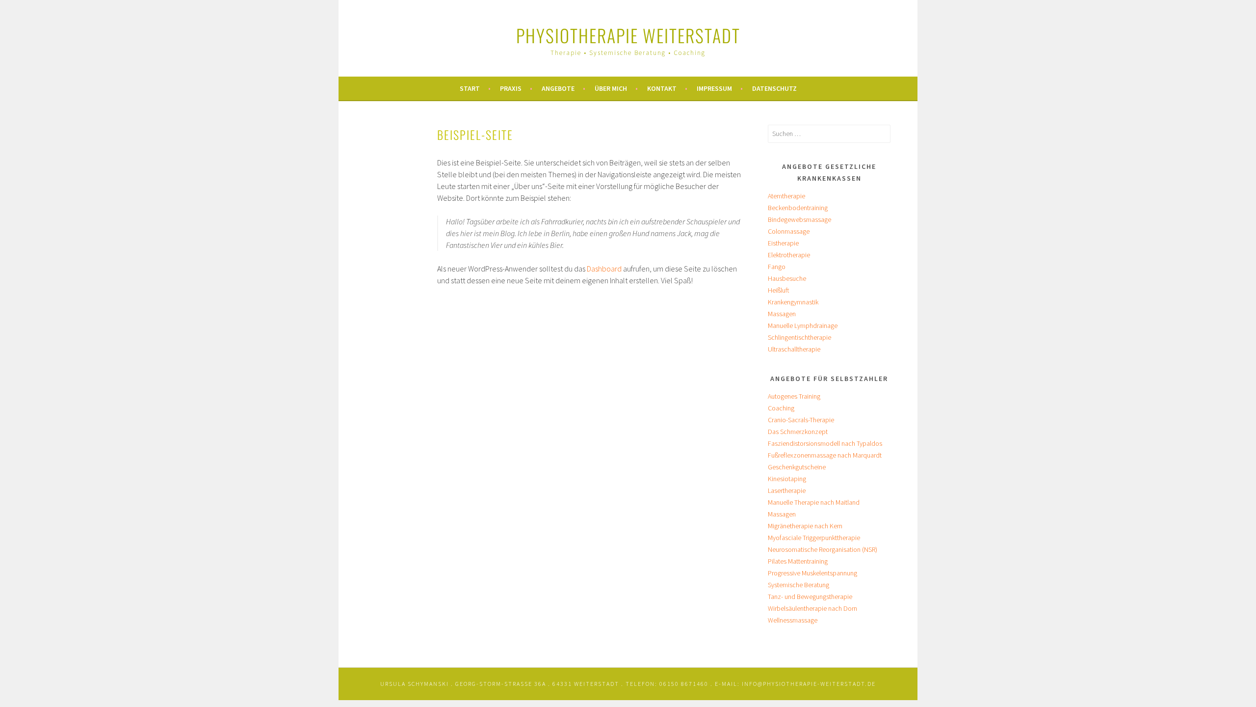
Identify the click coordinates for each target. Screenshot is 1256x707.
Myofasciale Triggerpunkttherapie (814, 537)
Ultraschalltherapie (794, 349)
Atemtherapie (786, 195)
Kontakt (662, 88)
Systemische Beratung (798, 584)
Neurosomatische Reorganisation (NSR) (822, 549)
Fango (776, 266)
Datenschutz (774, 88)
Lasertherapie (787, 490)
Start (470, 88)
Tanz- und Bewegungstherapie (810, 596)
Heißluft (778, 290)
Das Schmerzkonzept (798, 431)
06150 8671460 (683, 683)
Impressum (714, 88)
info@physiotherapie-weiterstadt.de (809, 683)
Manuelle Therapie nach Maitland (814, 502)
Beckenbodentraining (798, 207)
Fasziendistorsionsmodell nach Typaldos (825, 443)
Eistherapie (783, 243)
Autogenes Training (794, 396)
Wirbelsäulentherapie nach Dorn (812, 608)
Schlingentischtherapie (799, 337)
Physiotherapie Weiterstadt (628, 35)
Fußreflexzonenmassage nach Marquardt (825, 455)
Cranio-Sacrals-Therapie (801, 419)
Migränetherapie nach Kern (805, 525)
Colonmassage (789, 231)
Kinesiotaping (787, 478)
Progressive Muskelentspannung (812, 573)
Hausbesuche (787, 278)
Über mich (611, 88)
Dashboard (604, 268)
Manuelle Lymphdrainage (802, 325)
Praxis (511, 88)
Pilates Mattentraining (798, 561)
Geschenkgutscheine (797, 466)
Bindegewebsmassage (799, 219)
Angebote (558, 88)
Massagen (782, 313)
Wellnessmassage (792, 620)
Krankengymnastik (793, 302)
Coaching (781, 408)
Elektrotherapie (789, 254)
